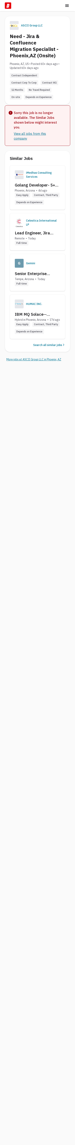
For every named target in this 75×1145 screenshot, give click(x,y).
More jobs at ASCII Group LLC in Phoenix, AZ (33, 359)
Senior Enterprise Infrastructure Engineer (37, 273)
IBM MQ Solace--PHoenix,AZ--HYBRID (35, 314)
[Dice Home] (8, 5)
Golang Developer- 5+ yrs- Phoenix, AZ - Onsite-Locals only (35, 185)
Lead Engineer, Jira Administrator (32, 233)
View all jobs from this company (30, 136)
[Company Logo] (19, 174)
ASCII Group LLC (32, 25)
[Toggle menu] (67, 5)
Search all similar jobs (47, 345)
